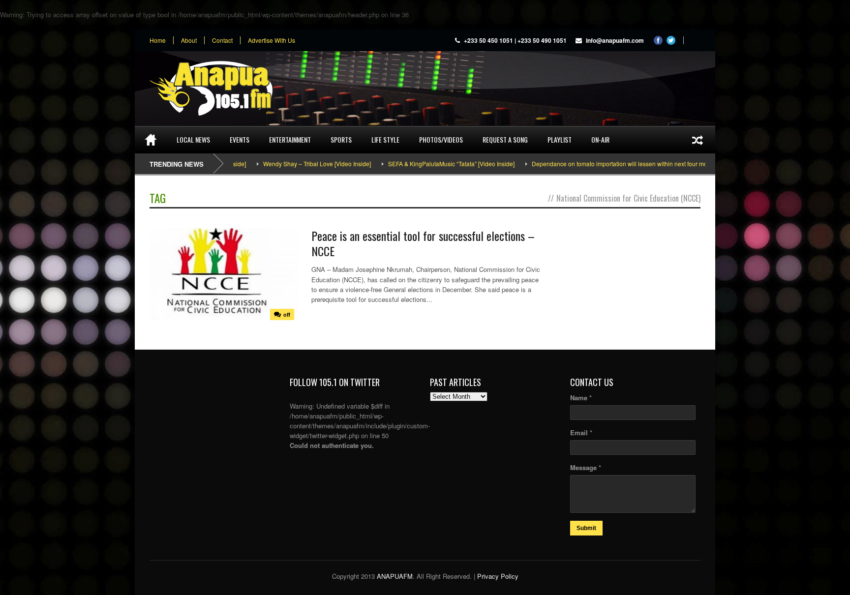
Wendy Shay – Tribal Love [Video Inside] (297, 163)
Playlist (559, 139)
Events (239, 139)
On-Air (600, 139)
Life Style (385, 139)
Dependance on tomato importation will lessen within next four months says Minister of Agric (634, 163)
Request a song (505, 139)
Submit (586, 528)
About (189, 40)
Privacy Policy (497, 576)
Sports (341, 139)
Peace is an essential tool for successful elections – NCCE (423, 243)
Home (158, 40)
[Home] (151, 139)
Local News (193, 139)
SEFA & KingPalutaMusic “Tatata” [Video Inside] (431, 163)
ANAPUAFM (395, 576)
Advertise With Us (271, 40)
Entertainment (290, 139)
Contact (222, 40)
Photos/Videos (441, 139)
